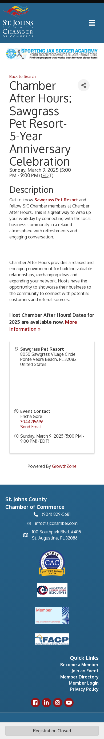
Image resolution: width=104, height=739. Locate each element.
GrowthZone (64, 466)
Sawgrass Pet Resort (56, 199)
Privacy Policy (84, 689)
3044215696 (31, 421)
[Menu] (92, 22)
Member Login (84, 683)
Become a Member (79, 664)
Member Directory (79, 677)
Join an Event (85, 670)
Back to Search (22, 76)
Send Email (31, 426)
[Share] (84, 85)
